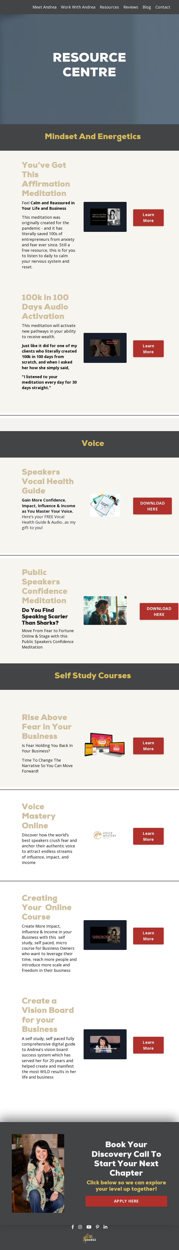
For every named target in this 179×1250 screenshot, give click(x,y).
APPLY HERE (126, 1201)
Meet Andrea (45, 7)
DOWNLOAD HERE (152, 506)
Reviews (130, 7)
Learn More (148, 217)
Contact (162, 7)
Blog (147, 7)
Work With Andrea (78, 7)
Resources (109, 7)
